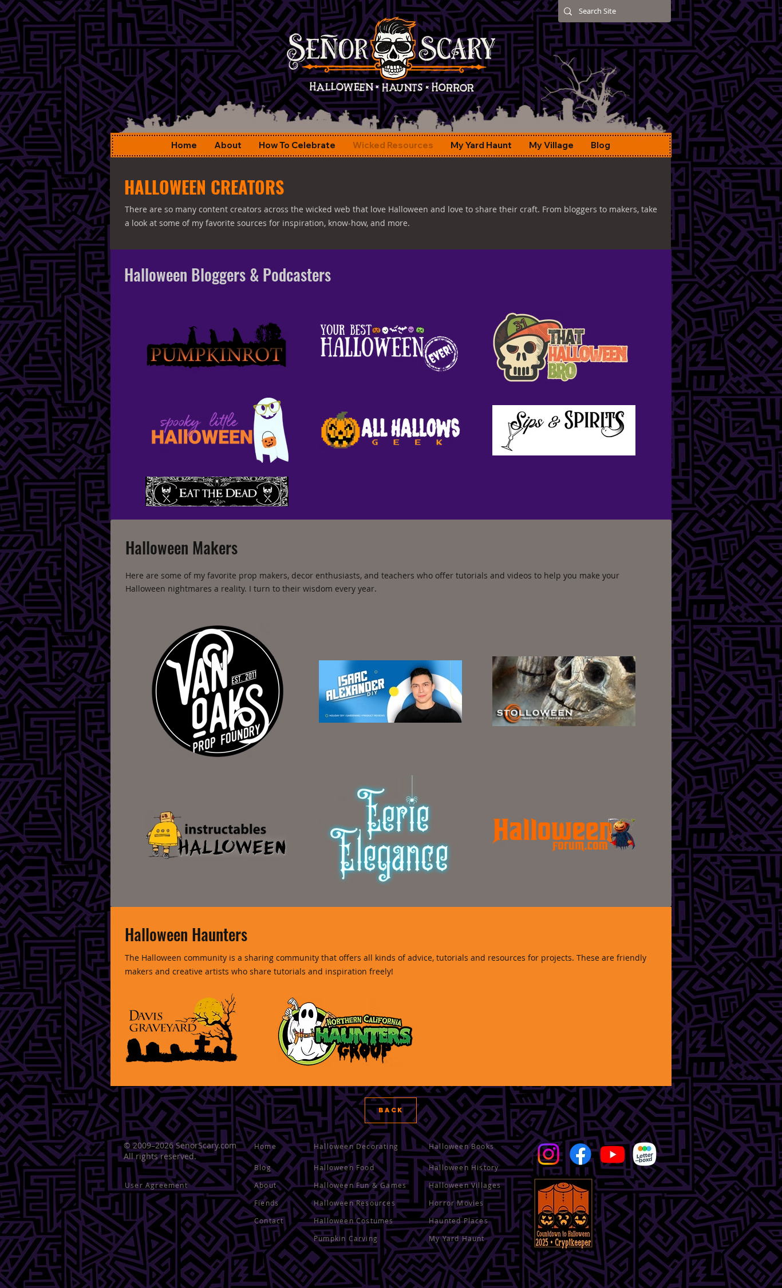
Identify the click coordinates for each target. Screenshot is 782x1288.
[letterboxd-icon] (644, 1154)
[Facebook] (580, 1154)
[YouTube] (612, 1154)
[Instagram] (548, 1154)
